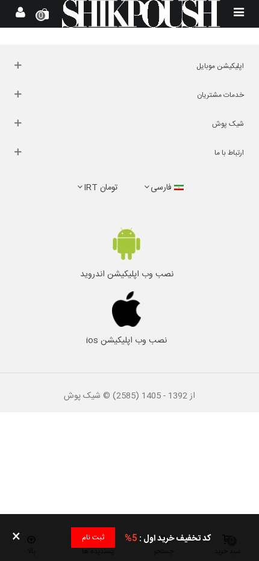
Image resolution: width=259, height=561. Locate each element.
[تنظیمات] (20, 13)
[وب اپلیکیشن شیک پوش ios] (126, 309)
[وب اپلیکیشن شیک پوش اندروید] (126, 243)
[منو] (238, 13)
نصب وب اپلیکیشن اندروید (126, 274)
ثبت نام (93, 538)
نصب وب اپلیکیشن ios (126, 340)
